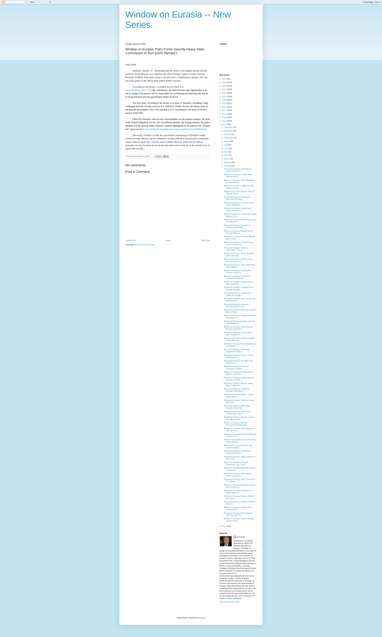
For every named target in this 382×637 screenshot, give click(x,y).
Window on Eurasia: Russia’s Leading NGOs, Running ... (239, 339)
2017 (224, 110)
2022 (224, 93)
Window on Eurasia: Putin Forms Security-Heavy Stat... (237, 407)
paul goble (241, 537)
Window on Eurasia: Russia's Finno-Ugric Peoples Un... (238, 334)
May (226, 152)
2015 (224, 117)
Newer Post (130, 240)
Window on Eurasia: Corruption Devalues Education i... (236, 390)
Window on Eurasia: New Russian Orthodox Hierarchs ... (237, 198)
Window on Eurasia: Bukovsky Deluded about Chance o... (240, 486)
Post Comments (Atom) (145, 245)
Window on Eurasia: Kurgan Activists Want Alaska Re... (238, 283)
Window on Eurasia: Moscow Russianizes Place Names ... (236, 424)
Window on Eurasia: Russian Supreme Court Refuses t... (239, 322)
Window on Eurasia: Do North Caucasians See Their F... (236, 463)
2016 (224, 114)
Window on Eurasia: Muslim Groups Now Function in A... (238, 260)
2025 (224, 82)
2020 (224, 100)
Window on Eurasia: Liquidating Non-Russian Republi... (239, 288)
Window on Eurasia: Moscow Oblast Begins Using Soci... (238, 373)
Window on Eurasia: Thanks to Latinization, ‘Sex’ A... (236, 249)
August (227, 141)
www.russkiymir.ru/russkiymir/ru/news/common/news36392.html (174, 129)
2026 (224, 79)
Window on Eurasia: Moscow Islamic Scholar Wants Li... (238, 232)
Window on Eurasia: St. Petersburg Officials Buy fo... (238, 176)
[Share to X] (161, 156)
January (227, 166)
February (228, 162)
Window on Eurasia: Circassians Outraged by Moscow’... (237, 277)
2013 (224, 124)
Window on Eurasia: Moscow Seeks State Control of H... (238, 384)
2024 (224, 86)
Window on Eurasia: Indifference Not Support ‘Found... (238, 187)
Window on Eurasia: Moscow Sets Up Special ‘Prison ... (239, 192)
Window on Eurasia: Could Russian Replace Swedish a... (238, 328)
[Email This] (156, 156)
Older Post (205, 240)
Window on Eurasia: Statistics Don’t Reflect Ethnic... (238, 508)
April (226, 155)
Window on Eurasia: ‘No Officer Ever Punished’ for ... (238, 362)
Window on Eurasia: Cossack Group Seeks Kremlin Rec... (238, 243)
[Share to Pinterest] (167, 156)
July (226, 145)
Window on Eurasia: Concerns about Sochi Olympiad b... (239, 204)
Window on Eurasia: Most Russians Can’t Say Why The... (238, 514)
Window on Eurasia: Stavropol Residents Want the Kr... (236, 305)
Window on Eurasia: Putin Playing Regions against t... (237, 475)
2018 (224, 107)
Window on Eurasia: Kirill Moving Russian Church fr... (237, 271)
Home (168, 240)
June (226, 148)
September (229, 138)
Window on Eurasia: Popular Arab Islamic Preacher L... (237, 209)
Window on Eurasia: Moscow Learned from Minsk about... (239, 418)
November (228, 131)
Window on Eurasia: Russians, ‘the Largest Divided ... (238, 446)
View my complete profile (229, 602)
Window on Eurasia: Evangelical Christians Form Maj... (237, 226)
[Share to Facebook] (164, 156)
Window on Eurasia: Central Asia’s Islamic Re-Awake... (238, 294)
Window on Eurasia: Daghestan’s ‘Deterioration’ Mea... (237, 413)
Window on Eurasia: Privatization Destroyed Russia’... (237, 452)
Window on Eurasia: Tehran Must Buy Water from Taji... (239, 255)
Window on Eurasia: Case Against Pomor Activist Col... (237, 170)
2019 (224, 103)
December (228, 127)
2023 (224, 89)
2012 (224, 526)
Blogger (202, 618)
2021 (224, 96)
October (227, 134)
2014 (224, 121)
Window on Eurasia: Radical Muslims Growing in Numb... (239, 379)
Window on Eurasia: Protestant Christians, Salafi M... (236, 367)
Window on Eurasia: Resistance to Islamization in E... (238, 491)
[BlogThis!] (159, 156)
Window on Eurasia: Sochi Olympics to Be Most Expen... (239, 181)
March (227, 159)
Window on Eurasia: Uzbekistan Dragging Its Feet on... (237, 350)
